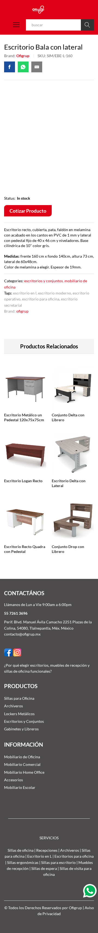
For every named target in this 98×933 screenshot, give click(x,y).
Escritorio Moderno (54, 293)
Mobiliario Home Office (24, 772)
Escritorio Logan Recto (23, 480)
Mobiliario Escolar (19, 787)
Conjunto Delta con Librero (68, 417)
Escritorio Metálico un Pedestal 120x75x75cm (24, 417)
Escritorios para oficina (74, 856)
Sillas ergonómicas (22, 862)
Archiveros (13, 706)
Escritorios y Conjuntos (43, 280)
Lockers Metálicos (19, 713)
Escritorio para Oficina (40, 299)
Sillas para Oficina (19, 698)
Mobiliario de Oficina (22, 756)
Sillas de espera (44, 868)
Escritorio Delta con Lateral (68, 483)
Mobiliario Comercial (22, 764)
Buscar (87, 25)
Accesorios (13, 780)
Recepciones (46, 850)
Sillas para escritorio (58, 862)
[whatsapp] (90, 890)
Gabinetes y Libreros (21, 729)
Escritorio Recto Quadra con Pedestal (24, 549)
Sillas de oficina (20, 850)
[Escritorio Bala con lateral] (9, 66)
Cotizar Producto (28, 211)
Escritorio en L (24, 293)
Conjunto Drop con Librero (68, 549)
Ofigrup (22, 55)
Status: (10, 198)
